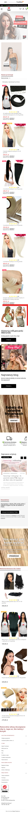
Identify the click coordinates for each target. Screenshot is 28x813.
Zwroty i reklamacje (5, 769)
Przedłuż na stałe (5, 755)
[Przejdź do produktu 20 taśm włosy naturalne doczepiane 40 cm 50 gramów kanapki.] (14, 700)
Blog (2, 750)
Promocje (3, 777)
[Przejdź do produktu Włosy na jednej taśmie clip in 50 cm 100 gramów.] (14, 585)
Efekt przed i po (4, 748)
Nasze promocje (4, 78)
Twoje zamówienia (5, 775)
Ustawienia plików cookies (7, 740)
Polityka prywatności (5, 738)
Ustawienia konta (5, 780)
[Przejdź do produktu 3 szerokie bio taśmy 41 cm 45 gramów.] (14, 173)
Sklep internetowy (12, 811)
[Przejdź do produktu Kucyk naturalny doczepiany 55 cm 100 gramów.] (14, 662)
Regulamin (14, 515)
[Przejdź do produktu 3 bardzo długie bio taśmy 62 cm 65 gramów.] (14, 135)
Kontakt (14, 420)
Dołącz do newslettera (10, 512)
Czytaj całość (5, 487)
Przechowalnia (4, 782)
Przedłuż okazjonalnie (6, 757)
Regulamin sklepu (5, 765)
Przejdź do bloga (5, 457)
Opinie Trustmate (5, 746)
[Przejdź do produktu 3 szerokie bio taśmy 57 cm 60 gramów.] (14, 246)
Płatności (3, 767)
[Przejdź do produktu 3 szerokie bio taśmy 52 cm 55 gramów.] (14, 209)
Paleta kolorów (4, 759)
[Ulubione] (20, 9)
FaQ (2, 753)
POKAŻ (8, 340)
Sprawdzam (14, 556)
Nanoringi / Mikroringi (10, 473)
